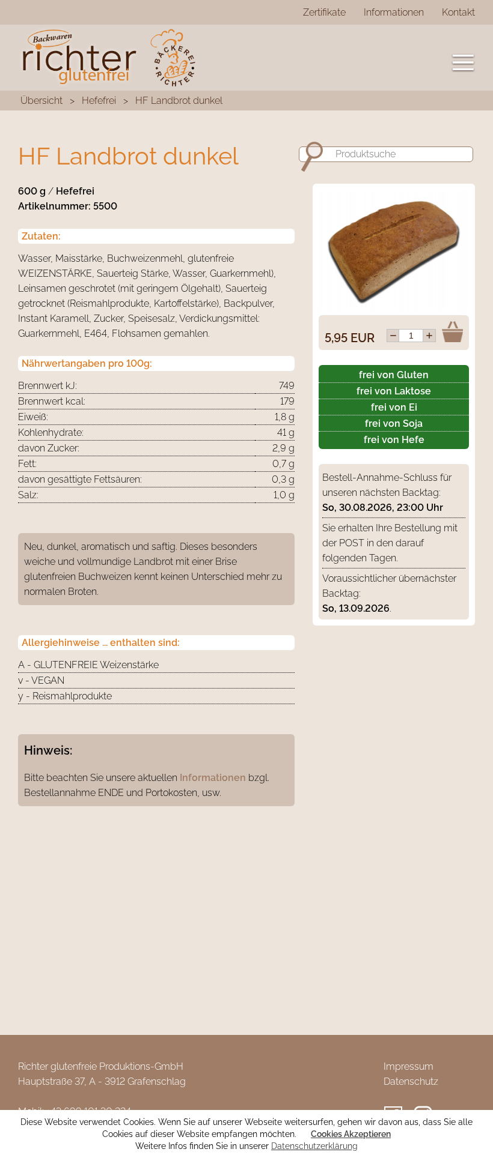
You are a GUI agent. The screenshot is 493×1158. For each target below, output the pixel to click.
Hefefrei (99, 100)
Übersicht (41, 100)
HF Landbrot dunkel (178, 100)
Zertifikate (324, 12)
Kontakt (458, 12)
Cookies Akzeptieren (351, 1134)
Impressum (408, 1066)
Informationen (394, 12)
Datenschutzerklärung (314, 1146)
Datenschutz (411, 1081)
